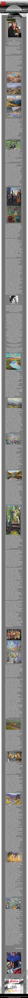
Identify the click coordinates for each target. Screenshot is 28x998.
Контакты (18, 12)
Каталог (2, 12)
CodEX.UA (18, 997)
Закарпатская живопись (10, 12)
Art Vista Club (24, 12)
